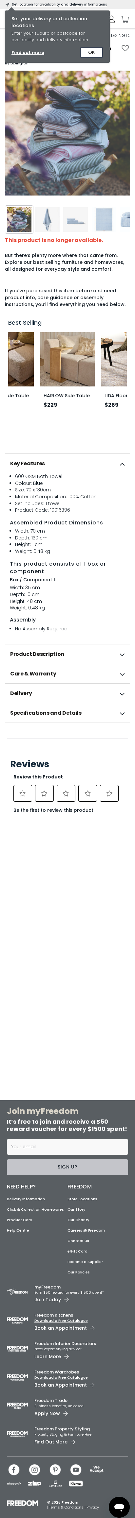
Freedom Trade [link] (51, 1400)
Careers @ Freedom (86, 1230)
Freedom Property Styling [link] (62, 1429)
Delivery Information (26, 1199)
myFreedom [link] (47, 1287)
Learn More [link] (47, 1356)
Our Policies (79, 1272)
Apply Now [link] (47, 1413)
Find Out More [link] (51, 1442)
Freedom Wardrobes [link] (56, 1372)
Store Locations (82, 1199)
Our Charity (78, 1219)
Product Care (19, 1219)
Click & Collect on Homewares (35, 1209)
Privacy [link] (93, 1507)
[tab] (67, 463)
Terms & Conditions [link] (67, 1507)
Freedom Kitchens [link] (53, 1315)
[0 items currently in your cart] (123, 19)
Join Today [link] (47, 1299)
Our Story (76, 1209)
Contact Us (78, 1240)
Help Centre (18, 1230)
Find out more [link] (27, 52)
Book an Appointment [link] (60, 1328)
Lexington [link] (19, 63)
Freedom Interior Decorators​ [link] (65, 1343)
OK (91, 52)
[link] (67, 737)
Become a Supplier (85, 1261)
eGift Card (77, 1251)
